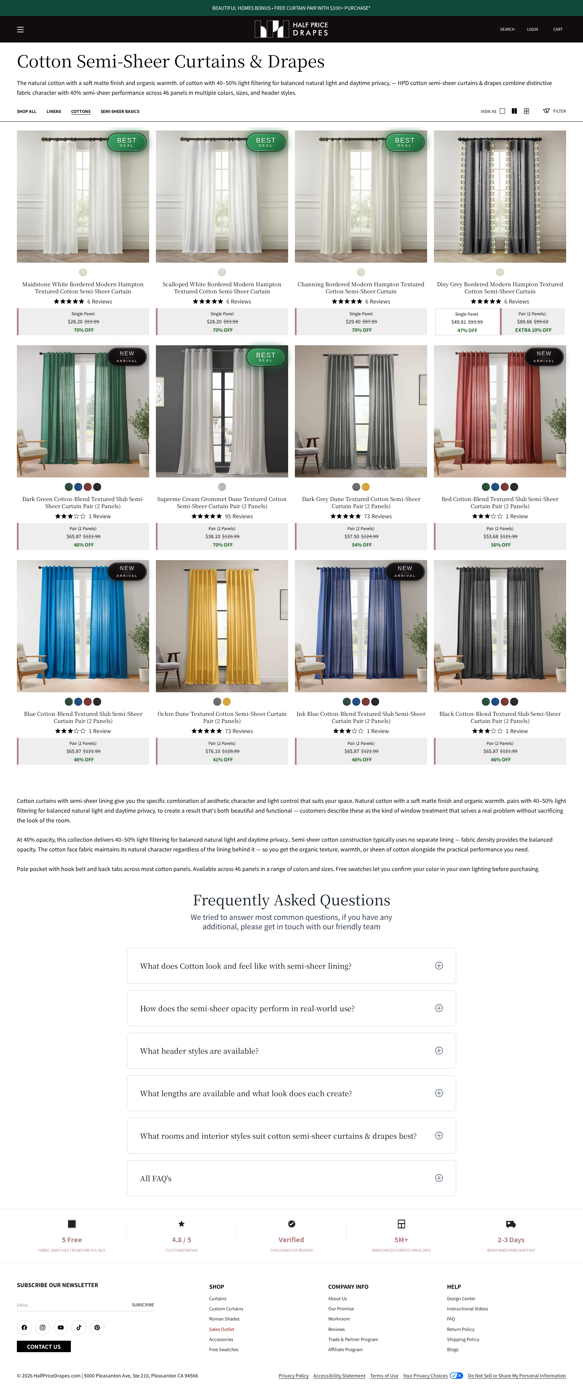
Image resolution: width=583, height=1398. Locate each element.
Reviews (336, 1329)
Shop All (26, 111)
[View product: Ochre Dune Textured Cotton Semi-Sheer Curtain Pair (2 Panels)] (222, 626)
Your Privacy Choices (425, 1375)
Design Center (461, 1298)
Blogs (453, 1349)
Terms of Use (384, 1375)
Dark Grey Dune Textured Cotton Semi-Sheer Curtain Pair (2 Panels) (361, 503)
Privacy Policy (294, 1375)
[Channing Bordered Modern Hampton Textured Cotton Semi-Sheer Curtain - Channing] (83, 272)
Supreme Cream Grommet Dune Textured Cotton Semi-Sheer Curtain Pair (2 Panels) (222, 503)
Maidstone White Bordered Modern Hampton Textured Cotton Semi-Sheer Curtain (83, 288)
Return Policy (461, 1329)
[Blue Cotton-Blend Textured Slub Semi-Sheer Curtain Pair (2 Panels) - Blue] (78, 487)
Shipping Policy (463, 1339)
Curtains (217, 1298)
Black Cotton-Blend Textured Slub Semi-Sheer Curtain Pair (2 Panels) (500, 717)
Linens (54, 111)
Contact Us (44, 1346)
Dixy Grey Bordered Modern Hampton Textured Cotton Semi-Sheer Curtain (500, 288)
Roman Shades (224, 1318)
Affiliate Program (345, 1349)
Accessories (221, 1339)
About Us (337, 1298)
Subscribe (143, 1304)
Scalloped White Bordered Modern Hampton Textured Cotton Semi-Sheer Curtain (222, 288)
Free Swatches (224, 1349)
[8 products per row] (526, 111)
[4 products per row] (514, 111)
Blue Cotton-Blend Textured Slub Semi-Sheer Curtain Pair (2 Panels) (83, 717)
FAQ (451, 1318)
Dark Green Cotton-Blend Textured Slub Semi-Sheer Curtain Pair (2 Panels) (83, 503)
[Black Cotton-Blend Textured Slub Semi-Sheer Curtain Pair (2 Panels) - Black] (97, 487)
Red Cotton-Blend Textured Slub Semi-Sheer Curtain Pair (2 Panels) (500, 503)
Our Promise (341, 1308)
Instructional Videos (467, 1308)
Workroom (339, 1318)
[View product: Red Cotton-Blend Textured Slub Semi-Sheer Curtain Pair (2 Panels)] (500, 411)
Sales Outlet (221, 1329)
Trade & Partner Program (353, 1339)
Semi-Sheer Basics (120, 111)
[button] (21, 30)
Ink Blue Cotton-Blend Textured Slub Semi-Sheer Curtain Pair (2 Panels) (361, 717)
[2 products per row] (502, 111)
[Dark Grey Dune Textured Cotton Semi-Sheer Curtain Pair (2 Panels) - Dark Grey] (356, 487)
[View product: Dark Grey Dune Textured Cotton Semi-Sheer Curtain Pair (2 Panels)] (361, 411)
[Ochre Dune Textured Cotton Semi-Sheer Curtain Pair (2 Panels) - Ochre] (366, 487)
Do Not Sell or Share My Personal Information (517, 1375)
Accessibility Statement (339, 1375)
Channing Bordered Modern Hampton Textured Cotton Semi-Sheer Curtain (361, 288)
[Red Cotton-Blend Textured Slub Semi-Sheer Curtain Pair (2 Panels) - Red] (88, 487)
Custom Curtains (226, 1308)
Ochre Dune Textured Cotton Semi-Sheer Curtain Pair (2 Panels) (222, 717)
